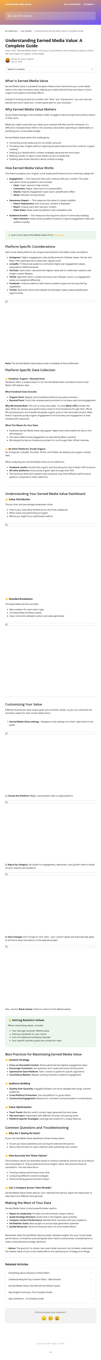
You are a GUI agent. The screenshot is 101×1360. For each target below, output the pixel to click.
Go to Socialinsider (72, 4)
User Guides (26, 31)
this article (59, 235)
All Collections (11, 31)
